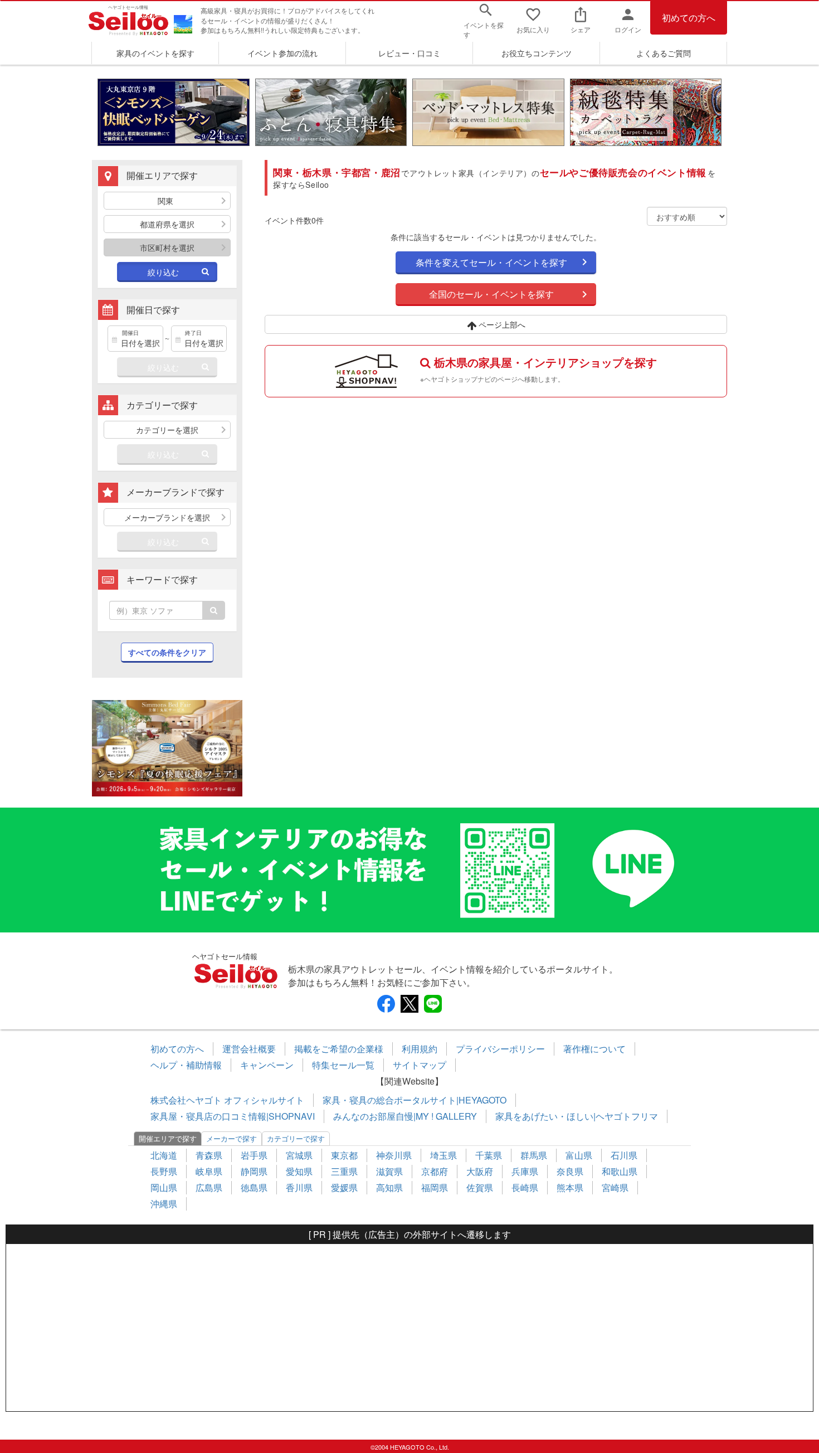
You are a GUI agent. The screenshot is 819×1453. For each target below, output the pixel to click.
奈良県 (570, 1171)
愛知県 (299, 1171)
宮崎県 (615, 1187)
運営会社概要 (249, 1048)
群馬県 (533, 1155)
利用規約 (419, 1048)
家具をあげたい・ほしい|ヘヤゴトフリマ (576, 1116)
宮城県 (299, 1155)
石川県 (624, 1155)
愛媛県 (344, 1187)
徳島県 (254, 1187)
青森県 (209, 1155)
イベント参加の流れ (282, 53)
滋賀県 (389, 1171)
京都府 (434, 1171)
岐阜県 (209, 1171)
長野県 (163, 1171)
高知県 (389, 1187)
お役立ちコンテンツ (536, 53)
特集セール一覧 (343, 1064)
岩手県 (254, 1155)
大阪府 (479, 1171)
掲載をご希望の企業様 (338, 1048)
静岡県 (254, 1171)
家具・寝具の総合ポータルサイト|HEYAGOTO (414, 1100)
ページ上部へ (500, 324)
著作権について (594, 1048)
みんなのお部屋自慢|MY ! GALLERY (405, 1116)
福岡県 (434, 1187)
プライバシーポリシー (500, 1048)
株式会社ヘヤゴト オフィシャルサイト (227, 1100)
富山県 (579, 1155)
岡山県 (163, 1187)
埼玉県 (443, 1155)
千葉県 (488, 1155)
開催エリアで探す (168, 1138)
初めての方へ (688, 17)
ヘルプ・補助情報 (186, 1064)
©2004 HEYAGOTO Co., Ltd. (409, 1446)
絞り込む (163, 272)
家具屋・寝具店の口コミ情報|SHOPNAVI (232, 1116)
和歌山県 (619, 1171)
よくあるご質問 (663, 53)
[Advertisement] (409, 1328)
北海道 (163, 1155)
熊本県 (570, 1187)
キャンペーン (267, 1064)
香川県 (299, 1187)
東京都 (344, 1155)
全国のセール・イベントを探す (491, 294)
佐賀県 (479, 1187)
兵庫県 (524, 1171)
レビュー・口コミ (409, 53)
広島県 (209, 1187)
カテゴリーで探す (296, 1138)
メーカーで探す (231, 1138)
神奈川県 (394, 1155)
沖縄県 (163, 1203)
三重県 (344, 1171)
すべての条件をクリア (167, 652)
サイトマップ (419, 1064)
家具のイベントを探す (155, 53)
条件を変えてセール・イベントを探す (491, 262)
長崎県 (524, 1187)
